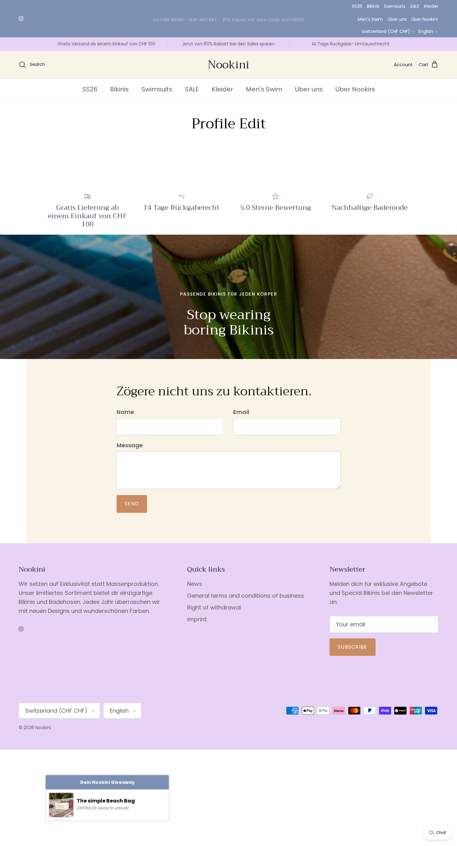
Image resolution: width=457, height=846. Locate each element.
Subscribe (352, 647)
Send (132, 503)
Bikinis (373, 6)
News (194, 584)
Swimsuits (394, 6)
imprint (197, 619)
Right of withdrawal (214, 607)
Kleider (431, 6)
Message (130, 445)
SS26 (357, 6)
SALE (414, 6)
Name (125, 412)
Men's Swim (370, 19)
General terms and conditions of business (245, 596)
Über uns (397, 19)
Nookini (43, 727)
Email (241, 412)
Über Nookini (424, 19)
